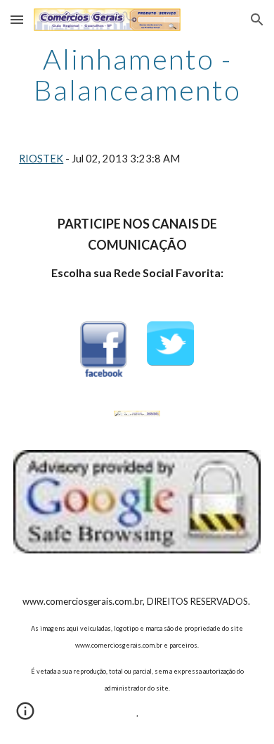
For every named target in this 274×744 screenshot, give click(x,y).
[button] (17, 19)
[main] (137, 74)
